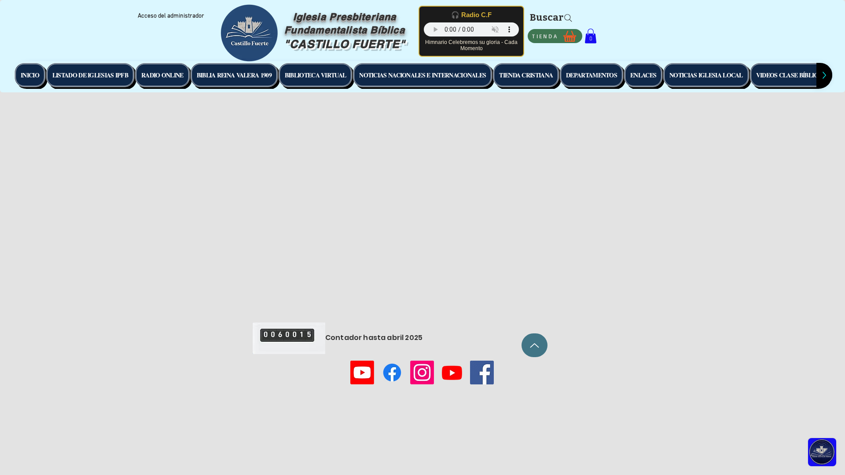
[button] (590, 36)
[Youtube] (362, 372)
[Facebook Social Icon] (482, 372)
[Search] (568, 18)
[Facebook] (392, 372)
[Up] (534, 345)
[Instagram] (422, 372)
